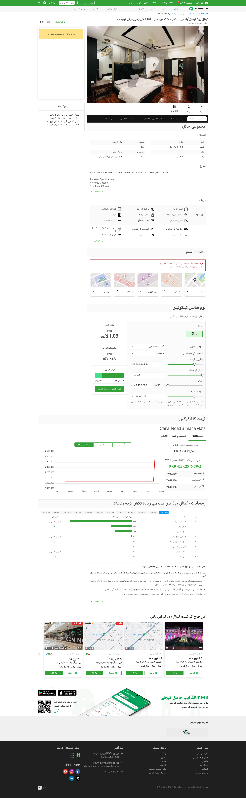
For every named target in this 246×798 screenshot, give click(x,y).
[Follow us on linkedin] (71, 781)
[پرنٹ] (48, 22)
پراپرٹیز (199, 3)
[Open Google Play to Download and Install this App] (47, 695)
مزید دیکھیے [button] (99, 241)
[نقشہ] (52, 648)
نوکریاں (205, 761)
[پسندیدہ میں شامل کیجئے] (46, 648)
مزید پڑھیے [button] (98, 191)
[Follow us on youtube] (65, 774)
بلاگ (154, 3)
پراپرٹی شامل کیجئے (157, 773)
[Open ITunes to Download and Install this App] (66, 695)
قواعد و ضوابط (201, 773)
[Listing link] (63, 649)
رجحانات (107, 119)
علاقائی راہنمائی (167, 3)
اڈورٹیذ (205, 769)
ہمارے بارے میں (202, 754)
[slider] (194, 364)
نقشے (146, 3)
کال (52, 673)
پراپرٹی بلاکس (185, 3)
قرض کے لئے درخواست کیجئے (109, 389)
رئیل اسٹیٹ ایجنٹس (157, 769)
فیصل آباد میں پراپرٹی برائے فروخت (64, 115)
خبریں (163, 757)
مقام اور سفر (176, 119)
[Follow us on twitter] (77, 781)
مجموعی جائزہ (197, 119)
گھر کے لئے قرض (58, 22)
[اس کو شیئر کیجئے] (49, 648)
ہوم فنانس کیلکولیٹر (153, 119)
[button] (147, 346)
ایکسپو (163, 765)
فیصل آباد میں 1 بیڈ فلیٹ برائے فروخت (63, 121)
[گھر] (206, 2)
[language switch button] (52, 3)
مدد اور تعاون (202, 765)
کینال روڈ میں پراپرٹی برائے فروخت (64, 118)
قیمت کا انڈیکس (127, 119)
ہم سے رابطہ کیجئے (200, 757)
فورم (164, 761)
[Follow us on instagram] (71, 774)
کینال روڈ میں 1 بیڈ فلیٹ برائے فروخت (63, 125)
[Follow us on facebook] (77, 774)
